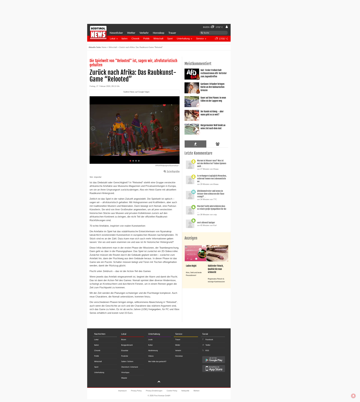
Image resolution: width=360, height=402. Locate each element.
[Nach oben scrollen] (159, 382)
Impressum (122, 390)
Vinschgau (125, 372)
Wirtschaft (158, 38)
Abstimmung (153, 351)
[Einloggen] (227, 26)
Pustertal (124, 356)
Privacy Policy (136, 390)
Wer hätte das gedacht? (157, 362)
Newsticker (116, 32)
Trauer (172, 32)
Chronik (135, 38)
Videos (151, 356)
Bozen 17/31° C (213, 27)
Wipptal (124, 378)
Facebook (209, 340)
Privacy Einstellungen (154, 390)
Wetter (131, 32)
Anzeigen (190, 238)
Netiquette (185, 390)
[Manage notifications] (353, 396)
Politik (146, 38)
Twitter (207, 345)
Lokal (112, 38)
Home (104, 47)
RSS (207, 351)
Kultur (150, 345)
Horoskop (158, 32)
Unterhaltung (183, 38)
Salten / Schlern (127, 362)
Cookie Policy (172, 390)
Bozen (123, 340)
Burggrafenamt (127, 345)
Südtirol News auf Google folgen (136, 92)
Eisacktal (124, 351)
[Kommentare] (195, 144)
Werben (197, 390)
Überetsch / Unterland (129, 367)
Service (200, 38)
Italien (125, 38)
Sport (170, 38)
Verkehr (144, 32)
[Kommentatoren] (217, 144)
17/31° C (223, 38)
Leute (150, 340)
